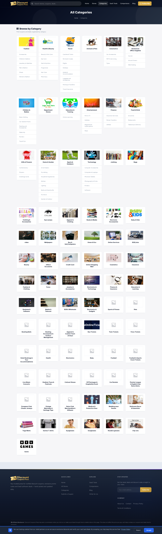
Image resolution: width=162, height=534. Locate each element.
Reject (138, 530)
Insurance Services (112, 115)
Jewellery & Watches (25, 63)
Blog (133, 3)
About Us (120, 503)
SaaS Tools (113, 3)
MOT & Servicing (111, 59)
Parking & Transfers (69, 84)
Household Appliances (47, 176)
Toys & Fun (22, 141)
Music (86, 131)
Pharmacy (44, 77)
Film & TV (87, 115)
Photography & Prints (91, 181)
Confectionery (23, 168)
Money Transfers (111, 120)
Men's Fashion (23, 68)
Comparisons (124, 3)
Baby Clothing (23, 117)
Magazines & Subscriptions (89, 125)
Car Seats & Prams (24, 121)
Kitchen (43, 181)
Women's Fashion (24, 77)
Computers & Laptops (91, 172)
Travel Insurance (68, 89)
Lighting (43, 185)
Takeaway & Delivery (134, 124)
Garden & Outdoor (46, 199)
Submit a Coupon (67, 494)
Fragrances (44, 68)
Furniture (44, 194)
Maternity (22, 132)
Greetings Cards (24, 176)
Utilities (108, 124)
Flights (65, 63)
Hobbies (87, 120)
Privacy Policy (138, 503)
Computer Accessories (91, 168)
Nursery (21, 137)
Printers (87, 185)
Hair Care (44, 72)
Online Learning (68, 117)
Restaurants (131, 120)
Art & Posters (45, 168)
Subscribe (146, 3)
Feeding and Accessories (23, 127)
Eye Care (44, 59)
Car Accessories (111, 54)
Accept (148, 530)
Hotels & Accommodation (68, 73)
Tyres (108, 63)
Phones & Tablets (90, 176)
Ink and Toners (132, 60)
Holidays (65, 68)
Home (87, 3)
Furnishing (44, 172)
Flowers (21, 172)
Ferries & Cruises (68, 59)
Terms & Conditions (124, 508)
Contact (128, 503)
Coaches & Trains (68, 54)
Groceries (131, 115)
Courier (130, 56)
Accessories (22, 54)
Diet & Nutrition (45, 63)
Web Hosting (132, 65)
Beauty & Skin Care (47, 54)
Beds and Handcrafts (47, 190)
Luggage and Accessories (67, 79)
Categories (103, 3)
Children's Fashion (24, 59)
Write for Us (93, 494)
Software (87, 190)
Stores (94, 3)
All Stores (64, 486)
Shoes (21, 72)
